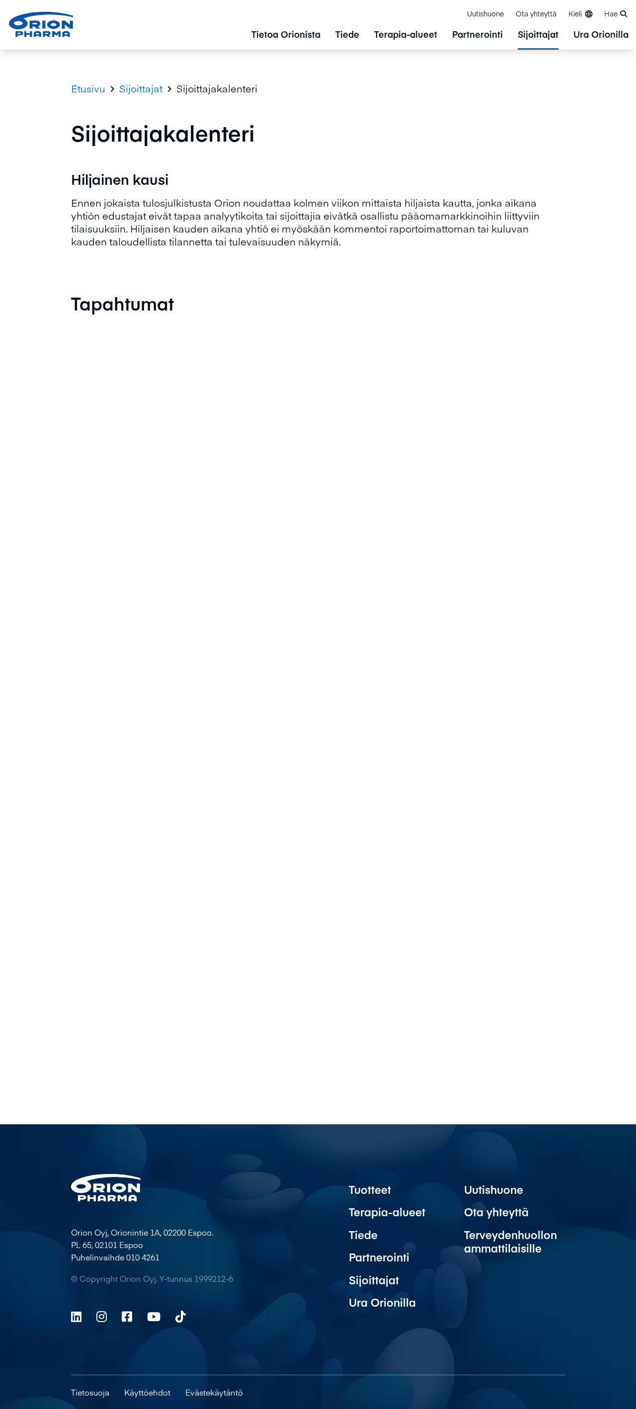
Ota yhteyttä (536, 13)
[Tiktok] (180, 1317)
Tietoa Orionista (285, 35)
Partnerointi (477, 35)
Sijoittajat (538, 35)
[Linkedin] (76, 1317)
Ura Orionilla (601, 35)
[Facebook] (127, 1317)
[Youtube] (153, 1317)
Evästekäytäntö (214, 1392)
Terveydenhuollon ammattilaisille (510, 1241)
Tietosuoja (90, 1392)
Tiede (347, 35)
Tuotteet (370, 1189)
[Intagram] (101, 1317)
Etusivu (88, 88)
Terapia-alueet (405, 35)
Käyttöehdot (147, 1392)
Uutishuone (485, 13)
